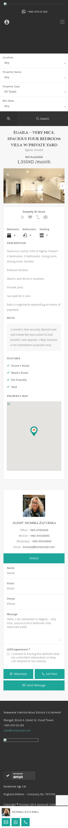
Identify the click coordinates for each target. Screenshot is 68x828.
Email (10, 583)
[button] (37, 436)
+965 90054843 (40, 535)
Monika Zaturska (25, 812)
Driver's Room (20, 365)
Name (10, 568)
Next (62, 185)
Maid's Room (19, 372)
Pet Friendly (19, 380)
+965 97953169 (38, 530)
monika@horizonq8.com (39, 547)
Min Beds (8, 100)
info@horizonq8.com (17, 730)
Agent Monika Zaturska (34, 523)
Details (34, 558)
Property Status (12, 71)
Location (8, 57)
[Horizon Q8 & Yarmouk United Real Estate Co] (34, 4)
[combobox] (34, 64)
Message (12, 614)
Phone (11, 599)
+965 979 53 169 (37, 11)
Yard (14, 387)
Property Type (11, 86)
